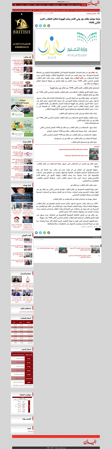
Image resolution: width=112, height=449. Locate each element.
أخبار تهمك (27, 185)
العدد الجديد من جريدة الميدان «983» (17, 261)
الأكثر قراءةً (27, 141)
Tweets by (30, 431)
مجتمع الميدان (25, 273)
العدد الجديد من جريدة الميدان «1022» (17, 246)
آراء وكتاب (27, 57)
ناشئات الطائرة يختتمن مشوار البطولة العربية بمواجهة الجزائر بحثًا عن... (70, 10)
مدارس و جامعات (91, 13)
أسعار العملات (25, 317)
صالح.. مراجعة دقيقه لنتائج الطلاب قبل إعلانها (76, 155)
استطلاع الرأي (26, 308)
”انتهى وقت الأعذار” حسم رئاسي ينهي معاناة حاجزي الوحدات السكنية (17, 285)
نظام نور (91, 72)
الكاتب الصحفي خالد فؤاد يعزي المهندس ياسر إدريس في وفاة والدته (17, 299)
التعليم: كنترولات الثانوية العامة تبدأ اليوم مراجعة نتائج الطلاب (80, 256)
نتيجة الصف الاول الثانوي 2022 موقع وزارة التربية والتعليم (73, 149)
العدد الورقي (26, 235)
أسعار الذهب (26, 349)
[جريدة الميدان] (22, 32)
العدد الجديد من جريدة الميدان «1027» (17, 239)
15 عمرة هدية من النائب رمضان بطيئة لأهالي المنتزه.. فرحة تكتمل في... (27, 299)
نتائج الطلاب (79, 77)
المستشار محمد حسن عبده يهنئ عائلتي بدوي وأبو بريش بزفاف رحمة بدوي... (27, 285)
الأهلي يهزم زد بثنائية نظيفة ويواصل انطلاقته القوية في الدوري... (34, 10)
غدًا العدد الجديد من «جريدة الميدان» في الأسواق (18, 254)
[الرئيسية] (84, 4)
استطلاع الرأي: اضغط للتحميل (26, 311)
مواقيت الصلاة (25, 394)
